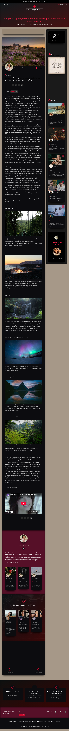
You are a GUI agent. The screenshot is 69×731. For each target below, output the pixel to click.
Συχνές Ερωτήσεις (13, 721)
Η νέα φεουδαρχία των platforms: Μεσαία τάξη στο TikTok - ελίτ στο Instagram (23, 627)
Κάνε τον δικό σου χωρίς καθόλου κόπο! (56, 692)
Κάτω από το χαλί (23, 581)
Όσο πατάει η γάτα (10, 581)
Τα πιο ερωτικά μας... (13, 691)
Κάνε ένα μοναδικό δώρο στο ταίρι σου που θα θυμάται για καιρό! (34, 696)
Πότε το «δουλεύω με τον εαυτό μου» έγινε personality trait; (36, 586)
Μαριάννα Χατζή (56, 114)
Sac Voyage (8, 75)
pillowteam (55, 166)
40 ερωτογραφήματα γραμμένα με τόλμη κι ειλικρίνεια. (12, 694)
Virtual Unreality (56, 140)
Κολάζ (51, 170)
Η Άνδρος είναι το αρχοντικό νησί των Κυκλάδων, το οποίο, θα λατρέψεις (56, 122)
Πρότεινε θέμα (27, 721)
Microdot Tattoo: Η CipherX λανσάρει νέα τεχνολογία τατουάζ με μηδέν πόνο (36, 627)
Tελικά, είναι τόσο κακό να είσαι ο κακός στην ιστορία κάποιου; (10, 586)
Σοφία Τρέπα (26, 617)
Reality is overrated (53, 196)
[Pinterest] (19, 85)
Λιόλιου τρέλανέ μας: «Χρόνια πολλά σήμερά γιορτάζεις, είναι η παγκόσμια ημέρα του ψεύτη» (56, 174)
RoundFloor (47, 726)
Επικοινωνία (21, 721)
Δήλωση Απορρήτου (55, 721)
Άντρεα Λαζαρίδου (19, 68)
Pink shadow (35, 622)
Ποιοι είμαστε (40, 721)
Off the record (52, 221)
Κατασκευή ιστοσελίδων (34, 726)
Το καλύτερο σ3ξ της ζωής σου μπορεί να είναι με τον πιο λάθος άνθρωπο (56, 148)
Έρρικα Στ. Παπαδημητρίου (58, 217)
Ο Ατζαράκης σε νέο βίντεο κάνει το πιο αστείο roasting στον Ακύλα (56, 199)
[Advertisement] (23, 655)
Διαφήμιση (34, 721)
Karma (8, 626)
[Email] (22, 85)
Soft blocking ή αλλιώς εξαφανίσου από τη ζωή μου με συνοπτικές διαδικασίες (10, 631)
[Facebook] (13, 85)
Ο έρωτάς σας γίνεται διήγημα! (34, 692)
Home (18, 24)
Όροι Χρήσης (47, 721)
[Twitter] (16, 85)
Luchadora (22, 622)
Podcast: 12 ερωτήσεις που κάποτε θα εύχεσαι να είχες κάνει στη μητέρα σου (56, 225)
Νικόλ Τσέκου (39, 617)
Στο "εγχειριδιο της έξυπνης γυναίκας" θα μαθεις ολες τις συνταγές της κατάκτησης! (56, 697)
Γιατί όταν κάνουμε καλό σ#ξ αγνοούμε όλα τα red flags (23, 585)
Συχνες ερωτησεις (63, 4)
